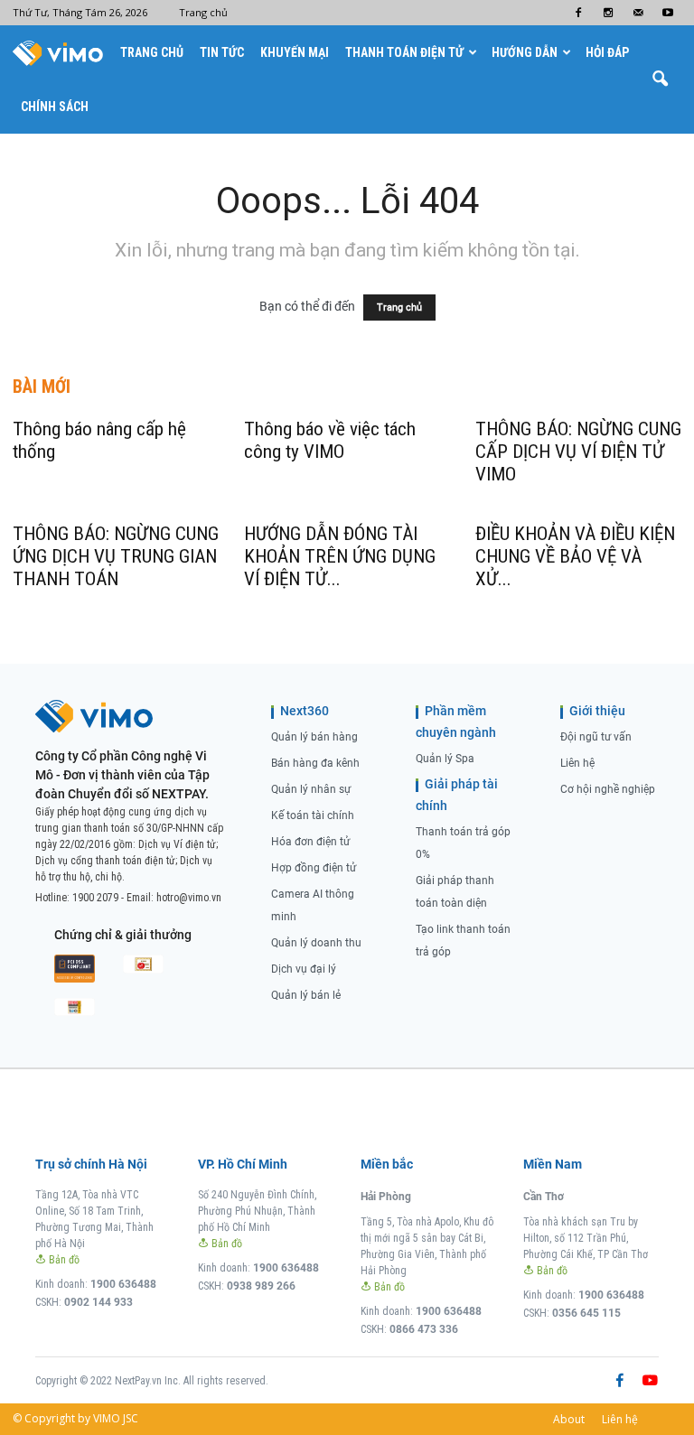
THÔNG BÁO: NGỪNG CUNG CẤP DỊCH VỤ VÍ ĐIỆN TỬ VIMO (578, 451)
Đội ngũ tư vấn (596, 737)
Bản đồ (63, 1259)
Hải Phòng (386, 1196)
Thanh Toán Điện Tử (404, 52)
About (569, 1419)
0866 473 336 (423, 1329)
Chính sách (55, 106)
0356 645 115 (586, 1313)
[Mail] (638, 12)
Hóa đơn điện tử (310, 841)
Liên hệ (577, 763)
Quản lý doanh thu (316, 942)
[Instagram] (608, 12)
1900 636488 (123, 1284)
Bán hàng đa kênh (315, 763)
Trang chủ (203, 12)
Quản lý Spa (445, 758)
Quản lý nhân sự (311, 789)
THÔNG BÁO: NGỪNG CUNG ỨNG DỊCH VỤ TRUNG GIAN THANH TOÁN (116, 556)
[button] (659, 79)
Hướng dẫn (525, 52)
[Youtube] (667, 12)
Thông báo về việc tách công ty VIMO (330, 440)
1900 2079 (95, 897)
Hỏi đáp (607, 52)
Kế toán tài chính (312, 815)
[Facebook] (578, 12)
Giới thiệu (597, 711)
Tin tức (222, 52)
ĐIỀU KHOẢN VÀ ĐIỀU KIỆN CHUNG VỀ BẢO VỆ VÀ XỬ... (575, 556)
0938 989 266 (261, 1286)
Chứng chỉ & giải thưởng (123, 934)
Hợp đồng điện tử (313, 868)
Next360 (304, 711)
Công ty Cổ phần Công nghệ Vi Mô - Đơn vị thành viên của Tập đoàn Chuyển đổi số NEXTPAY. (122, 775)
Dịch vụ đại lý (303, 969)
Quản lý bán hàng (314, 737)
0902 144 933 (98, 1302)
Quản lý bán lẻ (306, 995)
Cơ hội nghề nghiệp (607, 789)
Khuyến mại (294, 52)
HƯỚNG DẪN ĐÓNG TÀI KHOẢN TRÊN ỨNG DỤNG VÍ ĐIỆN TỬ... (340, 556)
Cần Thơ (543, 1196)
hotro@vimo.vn (188, 897)
